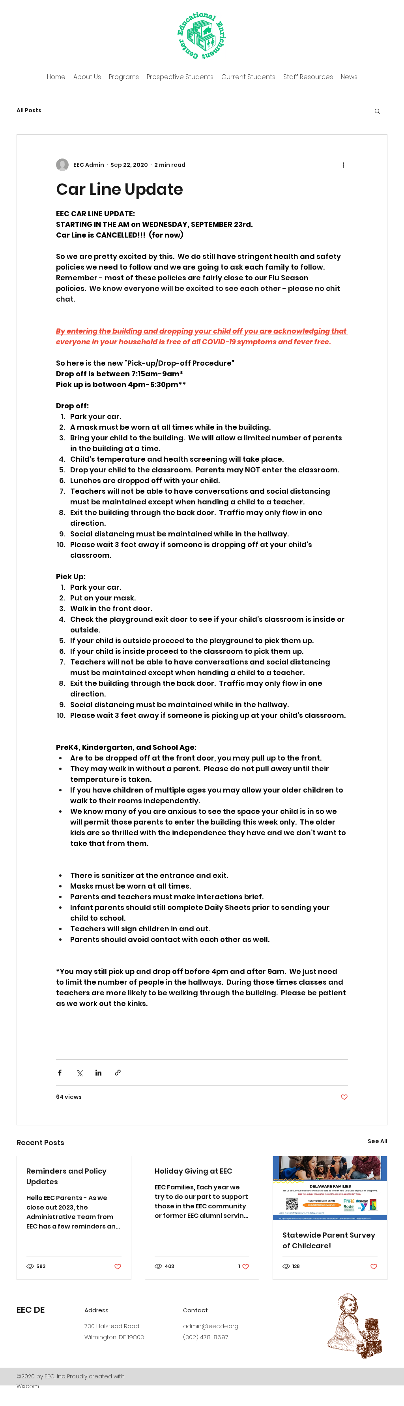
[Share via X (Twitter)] (79, 1072)
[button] (377, 111)
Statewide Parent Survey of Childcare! (328, 1240)
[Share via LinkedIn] (98, 1072)
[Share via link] (118, 1072)
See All (377, 1141)
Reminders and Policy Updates (66, 1176)
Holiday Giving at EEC (193, 1171)
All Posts (29, 110)
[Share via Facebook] (60, 1072)
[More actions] (343, 165)
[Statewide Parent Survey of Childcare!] (330, 1188)
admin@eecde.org (210, 1326)
